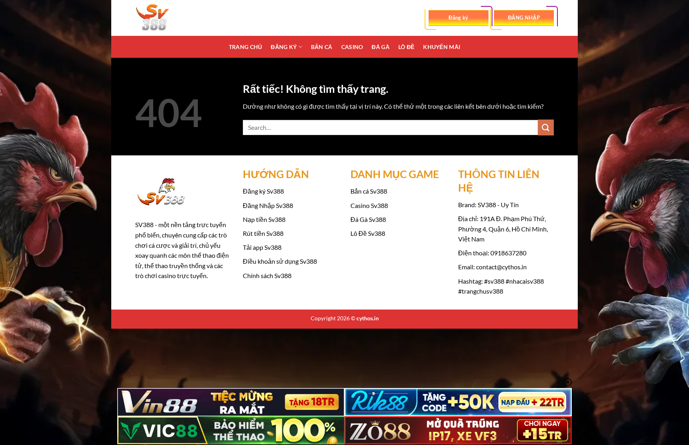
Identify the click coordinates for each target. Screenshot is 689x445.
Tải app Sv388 (262, 247)
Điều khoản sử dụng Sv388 (280, 261)
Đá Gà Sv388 (368, 219)
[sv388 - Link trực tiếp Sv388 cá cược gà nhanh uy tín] (175, 18)
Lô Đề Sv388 (367, 233)
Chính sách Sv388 (267, 275)
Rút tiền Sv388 (263, 233)
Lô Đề (406, 46)
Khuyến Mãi (441, 46)
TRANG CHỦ (245, 46)
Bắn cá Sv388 (368, 191)
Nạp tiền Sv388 (264, 219)
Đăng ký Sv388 (263, 191)
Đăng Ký (284, 46)
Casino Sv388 (369, 205)
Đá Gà (380, 46)
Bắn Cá (322, 46)
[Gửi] (546, 127)
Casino (352, 46)
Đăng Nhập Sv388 (268, 205)
